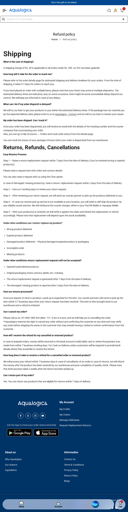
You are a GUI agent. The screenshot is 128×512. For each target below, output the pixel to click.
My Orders (65, 414)
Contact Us (70, 459)
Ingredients (11, 470)
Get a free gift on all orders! (64, 2)
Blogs (67, 481)
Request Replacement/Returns (75, 425)
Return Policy (71, 475)
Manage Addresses (69, 420)
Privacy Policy (71, 470)
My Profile (65, 409)
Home (54, 39)
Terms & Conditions (74, 464)
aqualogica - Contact (66, 114)
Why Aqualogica (13, 459)
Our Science (11, 464)
